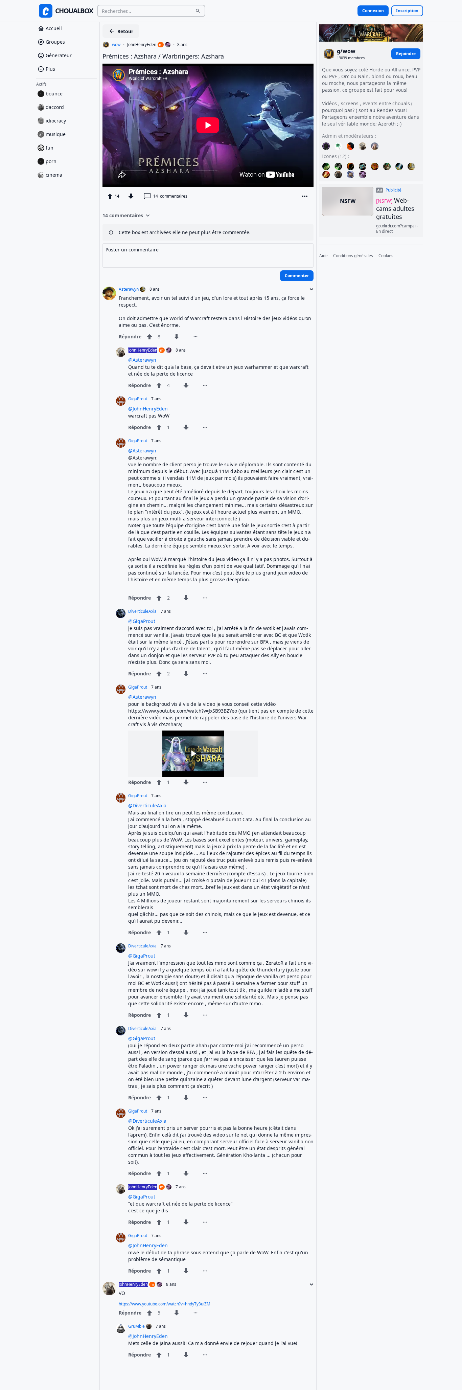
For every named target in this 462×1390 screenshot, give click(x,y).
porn (51, 161)
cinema (54, 175)
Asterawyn (129, 289)
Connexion (373, 11)
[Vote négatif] (130, 196)
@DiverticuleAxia (147, 805)
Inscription (407, 11)
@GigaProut (141, 621)
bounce (54, 93)
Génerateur (59, 55)
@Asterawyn (142, 360)
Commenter (297, 275)
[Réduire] (309, 289)
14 (170, 196)
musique (56, 134)
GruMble (136, 1326)
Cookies (385, 256)
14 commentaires (122, 215)
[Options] (305, 196)
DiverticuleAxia (142, 611)
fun (49, 147)
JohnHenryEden (141, 44)
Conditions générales (353, 256)
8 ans (182, 44)
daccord (55, 107)
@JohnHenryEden (148, 408)
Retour (125, 31)
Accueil (54, 28)
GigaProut (137, 399)
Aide (323, 256)
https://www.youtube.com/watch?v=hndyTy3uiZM (164, 1304)
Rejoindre (406, 54)
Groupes (55, 42)
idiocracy (56, 120)
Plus (50, 69)
